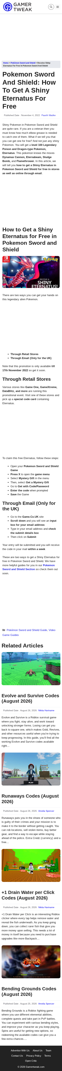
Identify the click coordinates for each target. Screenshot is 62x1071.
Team (48, 1050)
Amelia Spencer (46, 811)
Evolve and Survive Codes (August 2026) (30, 698)
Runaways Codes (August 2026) (30, 798)
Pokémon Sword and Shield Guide (27, 630)
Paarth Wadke (48, 115)
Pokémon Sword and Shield (23, 63)
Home (6, 63)
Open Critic (31, 1060)
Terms (47, 1055)
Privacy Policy (33, 1055)
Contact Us (17, 1055)
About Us (37, 1050)
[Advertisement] (31, 36)
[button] (51, 7)
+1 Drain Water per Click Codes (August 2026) (28, 895)
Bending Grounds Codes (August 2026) (29, 991)
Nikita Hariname (46, 710)
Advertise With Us (20, 1050)
